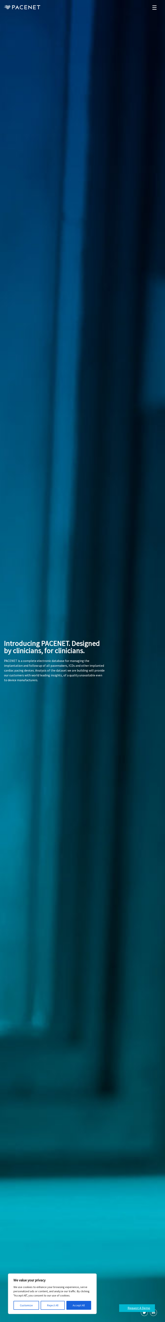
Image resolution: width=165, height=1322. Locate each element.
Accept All (79, 1305)
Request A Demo (139, 1308)
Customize (26, 1305)
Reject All (52, 1305)
